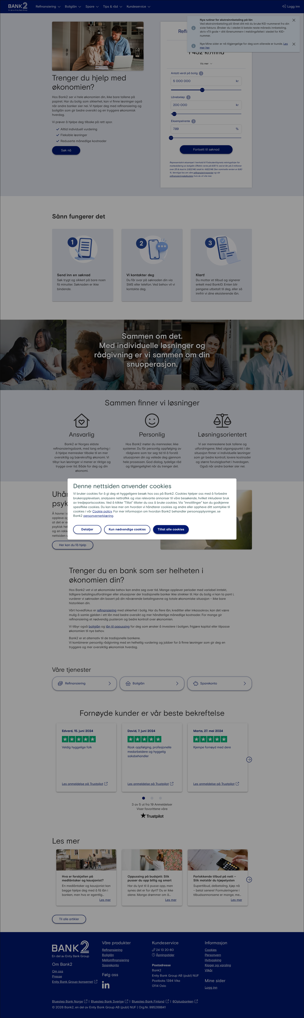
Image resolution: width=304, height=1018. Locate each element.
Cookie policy (102, 511)
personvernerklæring (98, 516)
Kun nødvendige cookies (127, 529)
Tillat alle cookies (171, 529)
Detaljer (87, 529)
